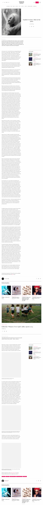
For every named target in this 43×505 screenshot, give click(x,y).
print (12, 274)
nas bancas (24, 476)
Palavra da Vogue (35, 57)
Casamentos (34, 6)
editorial (3, 476)
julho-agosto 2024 (19, 476)
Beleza (14, 6)
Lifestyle (16, 6)
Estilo (19, 6)
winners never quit (12, 476)
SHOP (37, 2)
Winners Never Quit (13, 472)
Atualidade (8, 6)
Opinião (26, 6)
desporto (7, 476)
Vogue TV (22, 6)
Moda (11, 6)
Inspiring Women (30, 6)
